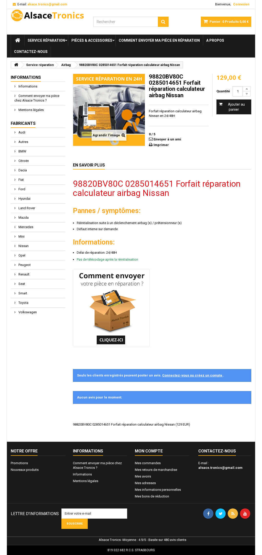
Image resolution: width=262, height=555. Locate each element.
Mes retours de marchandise (156, 470)
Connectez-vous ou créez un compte (192, 375)
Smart (22, 293)
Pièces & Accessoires (91, 40)
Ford (21, 189)
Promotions (19, 463)
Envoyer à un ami (167, 139)
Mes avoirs (143, 476)
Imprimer (161, 145)
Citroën (23, 161)
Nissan (23, 246)
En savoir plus (89, 165)
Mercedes (25, 227)
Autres (23, 142)
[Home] (17, 40)
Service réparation (46, 40)
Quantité (223, 91)
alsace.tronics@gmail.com (220, 468)
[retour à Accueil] (16, 65)
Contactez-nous (31, 52)
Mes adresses (145, 483)
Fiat (21, 180)
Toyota (23, 303)
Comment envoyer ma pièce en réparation (159, 40)
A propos (215, 40)
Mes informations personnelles (158, 490)
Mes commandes (148, 463)
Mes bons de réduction (152, 496)
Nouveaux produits (25, 470)
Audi (21, 132)
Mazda (23, 217)
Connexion (241, 4)
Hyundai (24, 199)
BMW (22, 151)
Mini (21, 236)
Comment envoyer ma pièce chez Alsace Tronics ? (36, 98)
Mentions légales (31, 110)
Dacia (22, 170)
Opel (21, 255)
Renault (23, 274)
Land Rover (26, 208)
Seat (21, 284)
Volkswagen (27, 312)
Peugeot (24, 265)
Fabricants (23, 123)
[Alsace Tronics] (48, 15)
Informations (26, 77)
